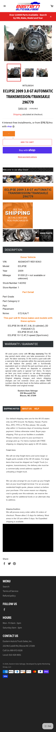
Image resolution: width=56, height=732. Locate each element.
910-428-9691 (15, 655)
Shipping (17, 114)
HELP (36, 409)
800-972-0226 (16, 650)
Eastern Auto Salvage (17, 664)
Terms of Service (10, 591)
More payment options (27, 157)
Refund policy (9, 595)
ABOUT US (27, 409)
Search (6, 586)
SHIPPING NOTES (11, 409)
